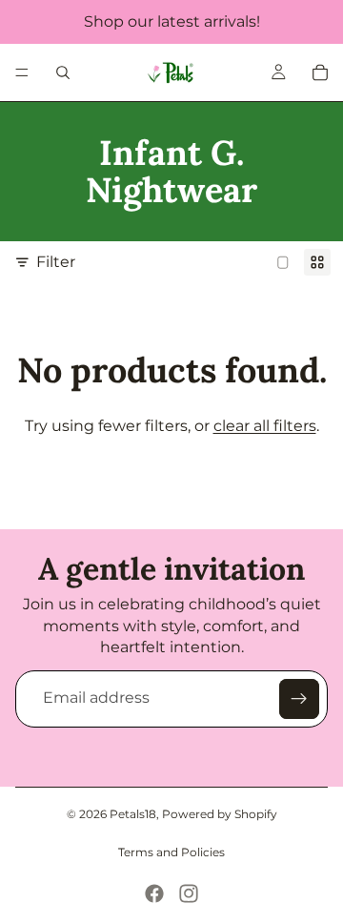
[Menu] (22, 72)
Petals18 (133, 814)
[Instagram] (188, 893)
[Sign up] (299, 699)
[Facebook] (154, 893)
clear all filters (264, 426)
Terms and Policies (171, 852)
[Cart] (320, 72)
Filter (55, 262)
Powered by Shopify (219, 814)
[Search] (63, 72)
